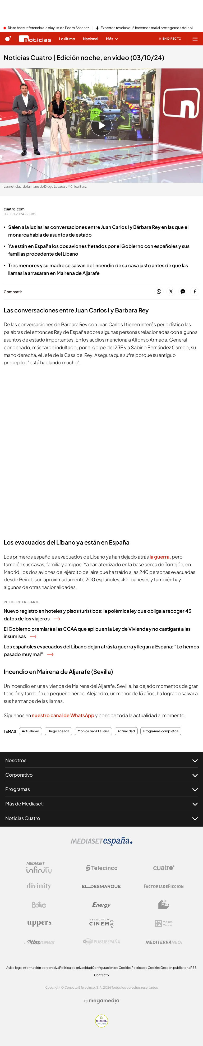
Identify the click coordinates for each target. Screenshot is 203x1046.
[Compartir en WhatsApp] (159, 292)
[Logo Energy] (101, 904)
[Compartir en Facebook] (194, 292)
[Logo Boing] (39, 904)
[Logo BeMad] (163, 904)
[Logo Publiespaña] (101, 941)
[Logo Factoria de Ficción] (164, 886)
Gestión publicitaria (175, 968)
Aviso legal (14, 968)
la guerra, (160, 557)
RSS (193, 968)
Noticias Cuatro (22, 818)
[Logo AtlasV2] (39, 941)
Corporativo (19, 775)
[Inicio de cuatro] (8, 38)
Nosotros (15, 760)
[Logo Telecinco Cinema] (101, 923)
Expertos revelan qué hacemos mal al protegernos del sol (147, 28)
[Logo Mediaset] (101, 844)
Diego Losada (58, 731)
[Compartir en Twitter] (171, 292)
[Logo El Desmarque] (101, 886)
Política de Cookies (145, 968)
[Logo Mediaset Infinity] (39, 867)
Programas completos (160, 731)
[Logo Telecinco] (101, 867)
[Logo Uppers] (39, 923)
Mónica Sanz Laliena (93, 731)
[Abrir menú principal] (195, 38)
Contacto (101, 975)
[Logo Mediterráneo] (163, 942)
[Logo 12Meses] (164, 923)
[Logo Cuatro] (163, 867)
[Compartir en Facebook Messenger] (182, 292)
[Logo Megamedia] (104, 1001)
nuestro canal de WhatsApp (63, 715)
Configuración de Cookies (111, 968)
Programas (17, 789)
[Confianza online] (101, 1026)
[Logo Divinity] (39, 886)
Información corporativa (40, 968)
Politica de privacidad (75, 968)
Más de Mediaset (24, 803)
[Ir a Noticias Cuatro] (35, 38)
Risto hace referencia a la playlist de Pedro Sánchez (48, 28)
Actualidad (30, 731)
